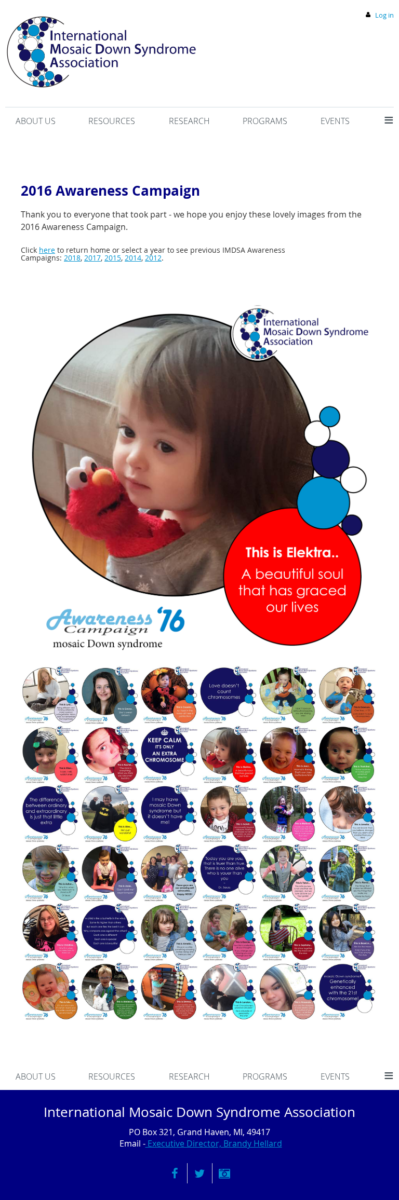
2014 (133, 258)
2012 (153, 258)
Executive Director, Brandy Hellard (213, 1143)
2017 (92, 258)
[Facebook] (175, 1173)
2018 (72, 258)
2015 (112, 258)
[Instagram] (224, 1173)
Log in (384, 15)
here (47, 250)
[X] (200, 1173)
